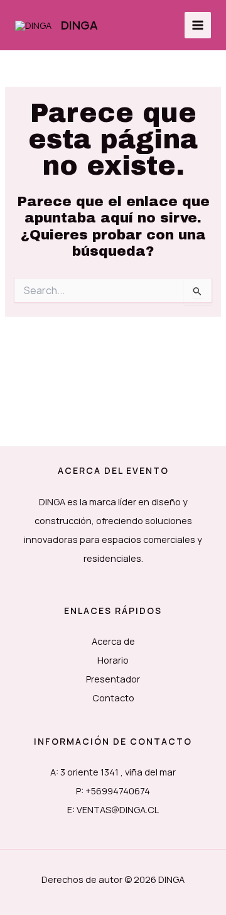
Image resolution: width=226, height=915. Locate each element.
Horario (113, 660)
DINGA (79, 25)
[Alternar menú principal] (198, 25)
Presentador (113, 678)
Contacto (113, 697)
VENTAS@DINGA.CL (118, 809)
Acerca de (113, 641)
